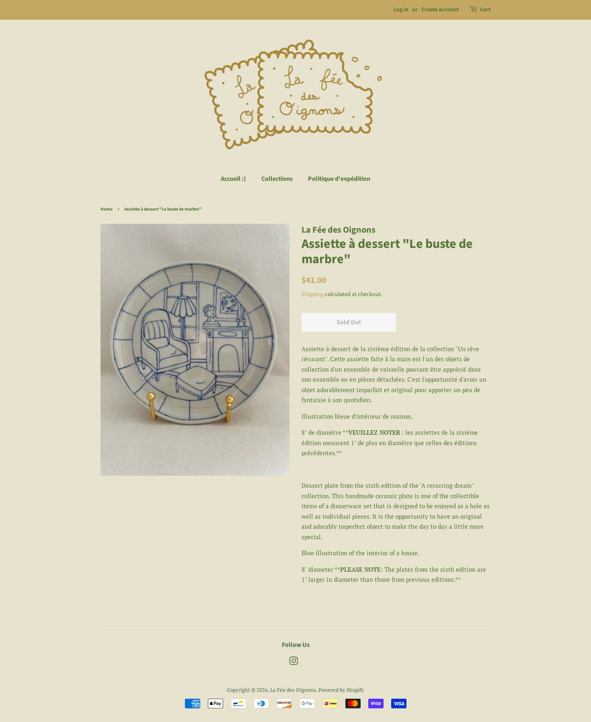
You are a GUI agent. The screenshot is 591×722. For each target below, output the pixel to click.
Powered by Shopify (341, 690)
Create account (440, 10)
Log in (401, 10)
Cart (485, 10)
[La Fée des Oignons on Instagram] (293, 662)
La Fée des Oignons (293, 690)
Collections (277, 178)
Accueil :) (233, 178)
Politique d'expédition (339, 178)
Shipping (313, 294)
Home (107, 209)
